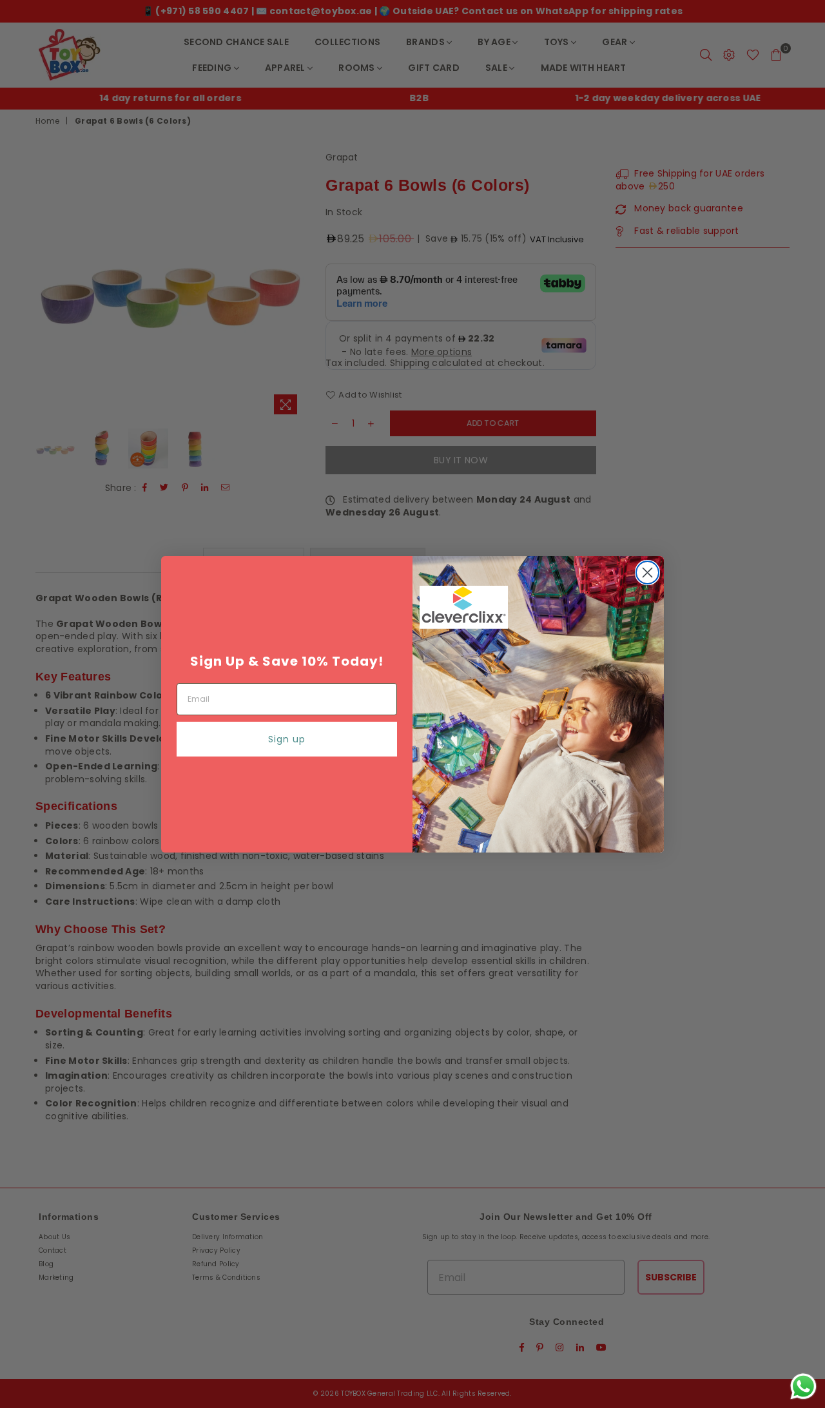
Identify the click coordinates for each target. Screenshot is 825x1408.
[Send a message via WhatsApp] (803, 1386)
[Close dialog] (647, 572)
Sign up (287, 739)
